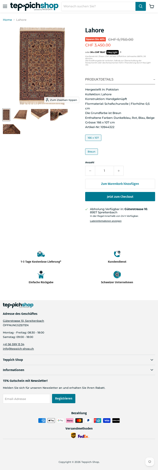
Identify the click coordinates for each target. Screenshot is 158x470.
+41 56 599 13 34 (13, 344)
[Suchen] (140, 6)
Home (7, 19)
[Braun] (92, 156)
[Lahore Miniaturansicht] (6, 115)
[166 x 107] (93, 142)
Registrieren (63, 398)
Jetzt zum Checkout (120, 197)
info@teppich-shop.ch (18, 348)
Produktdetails (99, 79)
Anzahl (89, 162)
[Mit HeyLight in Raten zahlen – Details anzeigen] (120, 52)
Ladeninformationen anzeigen (106, 221)
